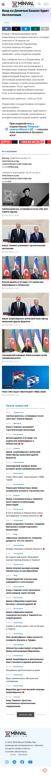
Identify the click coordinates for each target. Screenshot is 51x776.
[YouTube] (30, 762)
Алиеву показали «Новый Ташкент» (24, 549)
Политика (8, 277)
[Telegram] (14, 762)
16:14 (9, 686)
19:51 (9, 545)
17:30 (9, 634)
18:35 (9, 598)
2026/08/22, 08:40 (11, 215)
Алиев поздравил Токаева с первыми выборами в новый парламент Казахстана (25, 527)
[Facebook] (22, 762)
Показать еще (25, 715)
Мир (16, 534)
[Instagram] (7, 762)
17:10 (9, 656)
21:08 (9, 484)
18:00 (9, 623)
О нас (13, 754)
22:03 (9, 434)
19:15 (9, 575)
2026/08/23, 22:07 (11, 252)
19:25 (9, 564)
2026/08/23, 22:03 (11, 288)
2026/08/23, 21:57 (11, 325)
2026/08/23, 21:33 (11, 395)
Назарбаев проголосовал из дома (23, 670)
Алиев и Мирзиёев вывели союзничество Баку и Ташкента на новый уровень (24, 615)
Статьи (17, 697)
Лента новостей (17, 405)
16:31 (9, 675)
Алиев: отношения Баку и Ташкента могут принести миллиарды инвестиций (24, 502)
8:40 (9, 412)
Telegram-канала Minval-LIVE (25, 128)
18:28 (9, 609)
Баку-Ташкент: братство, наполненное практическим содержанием (20, 703)
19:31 (9, 553)
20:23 (9, 509)
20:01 (9, 534)
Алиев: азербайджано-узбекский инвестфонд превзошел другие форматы (23, 455)
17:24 (9, 645)
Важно (6, 313)
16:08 (9, 697)
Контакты (22, 754)
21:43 (9, 462)
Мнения (7, 240)
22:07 (9, 423)
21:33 (9, 473)
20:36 (9, 495)
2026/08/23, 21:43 (11, 361)
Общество (8, 204)
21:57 (9, 448)
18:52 (9, 587)
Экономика (8, 350)
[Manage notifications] (45, 770)
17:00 (9, 667)
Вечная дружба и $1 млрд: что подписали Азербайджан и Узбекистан (21, 441)
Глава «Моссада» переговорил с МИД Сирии (24, 391)
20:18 (9, 520)
